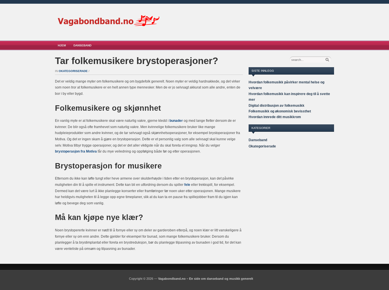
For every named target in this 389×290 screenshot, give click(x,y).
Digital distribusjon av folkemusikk (276, 106)
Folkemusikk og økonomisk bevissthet (280, 111)
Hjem (62, 45)
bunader (176, 121)
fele (187, 185)
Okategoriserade (73, 71)
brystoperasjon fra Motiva (76, 151)
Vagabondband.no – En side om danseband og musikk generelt (205, 278)
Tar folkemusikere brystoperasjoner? (136, 60)
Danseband (82, 45)
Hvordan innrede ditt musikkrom (275, 117)
